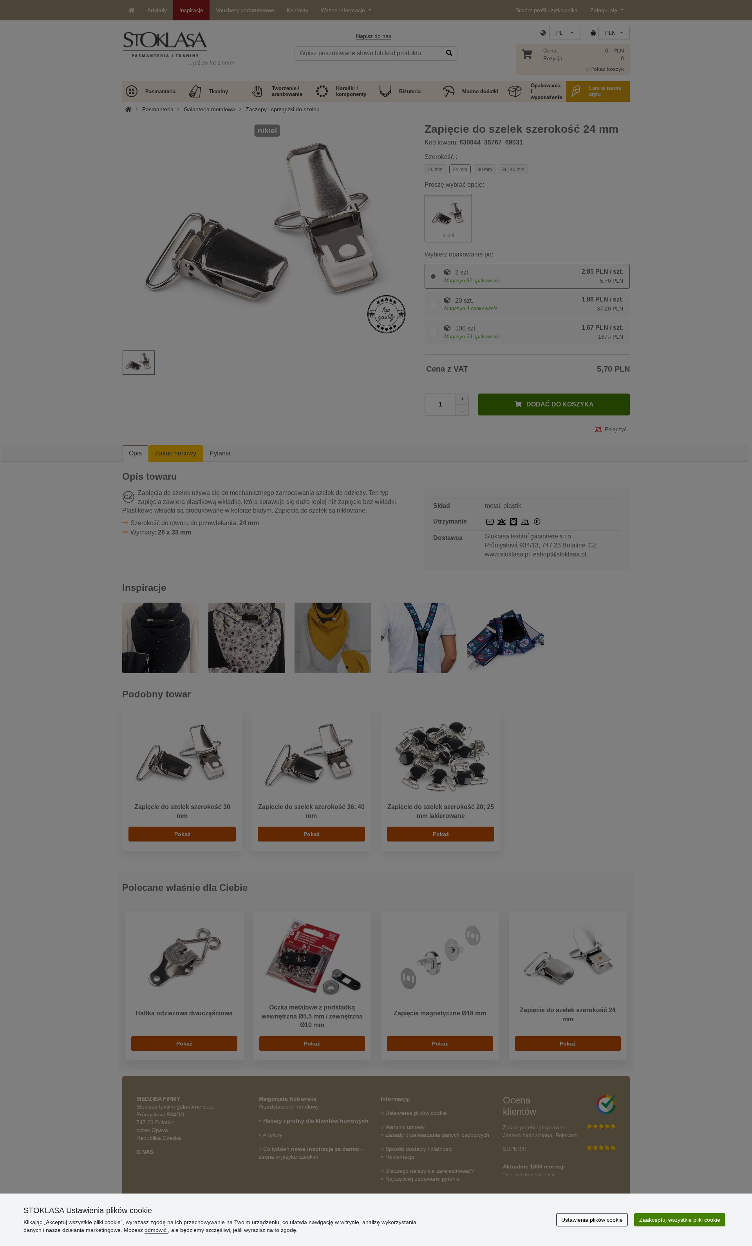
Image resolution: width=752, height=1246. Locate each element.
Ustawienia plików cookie (592, 1220)
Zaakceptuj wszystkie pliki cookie (679, 1220)
